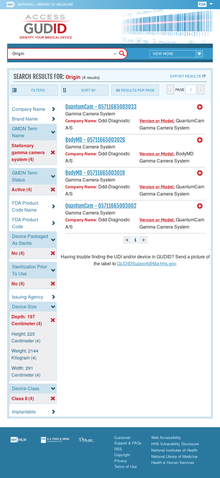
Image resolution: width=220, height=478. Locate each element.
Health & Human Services (172, 462)
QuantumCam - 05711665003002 (100, 205)
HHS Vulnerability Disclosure (175, 443)
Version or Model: (157, 121)
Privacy (120, 460)
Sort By (88, 90)
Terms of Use (125, 466)
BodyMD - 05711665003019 (95, 172)
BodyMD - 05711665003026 (95, 139)
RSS (118, 449)
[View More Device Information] (200, 107)
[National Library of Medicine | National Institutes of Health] (18, 443)
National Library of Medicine (45, 4)
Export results (185, 75)
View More (163, 53)
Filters (38, 90)
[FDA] (202, 3)
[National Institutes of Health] (12, 4)
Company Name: (81, 121)
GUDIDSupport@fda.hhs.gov (146, 263)
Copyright (122, 454)
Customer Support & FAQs (128, 440)
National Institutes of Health (174, 450)
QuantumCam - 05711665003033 (101, 106)
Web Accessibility (166, 437)
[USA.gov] (92, 443)
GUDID (45, 26)
